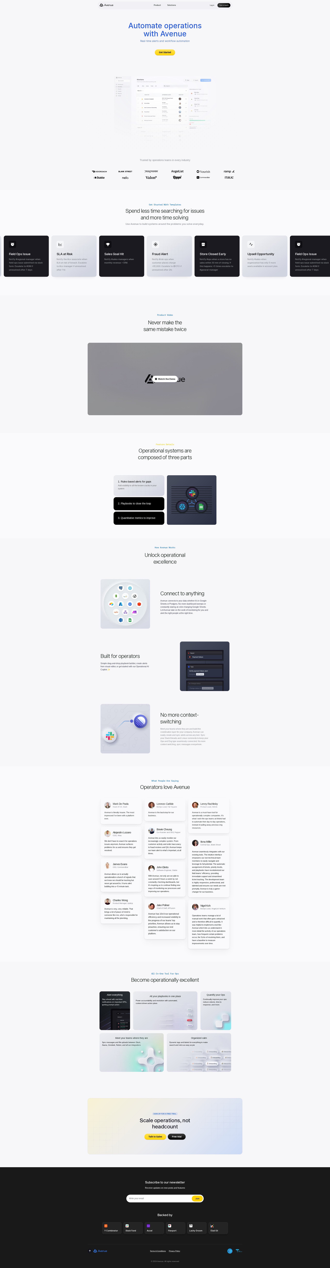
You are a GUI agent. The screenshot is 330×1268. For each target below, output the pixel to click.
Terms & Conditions (158, 1251)
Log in (212, 5)
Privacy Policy (174, 1251)
